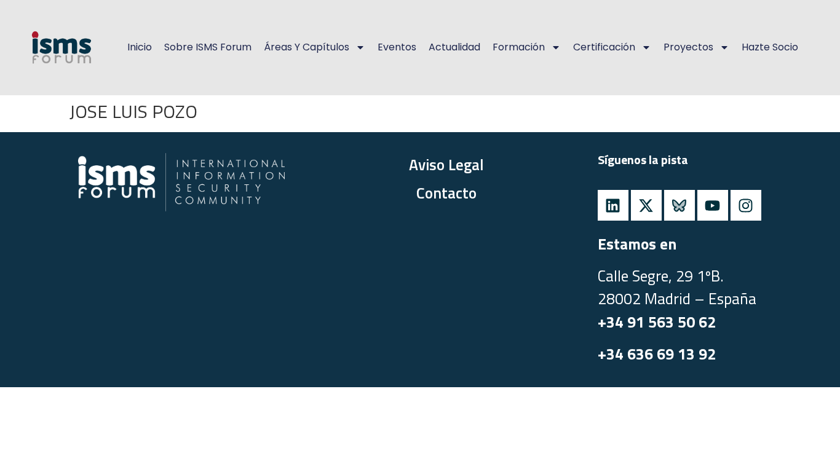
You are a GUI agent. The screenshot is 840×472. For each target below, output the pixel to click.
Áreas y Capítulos (306, 47)
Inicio (139, 47)
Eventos (397, 47)
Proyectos (688, 47)
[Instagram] (746, 205)
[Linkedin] (613, 205)
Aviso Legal (446, 164)
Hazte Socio (770, 47)
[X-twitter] (646, 205)
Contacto (446, 193)
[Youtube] (712, 205)
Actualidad (454, 47)
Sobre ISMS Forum (208, 47)
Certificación (604, 47)
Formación (519, 47)
